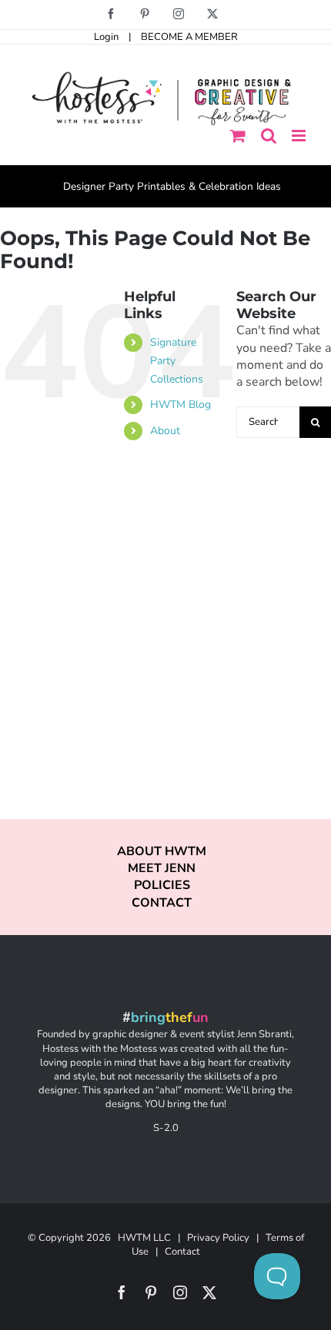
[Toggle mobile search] (268, 136)
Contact (182, 1252)
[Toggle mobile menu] (300, 136)
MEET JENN (162, 868)
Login (106, 37)
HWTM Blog (180, 404)
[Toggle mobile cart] (238, 136)
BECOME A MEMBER (189, 37)
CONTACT (162, 902)
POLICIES (162, 885)
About (165, 430)
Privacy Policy (218, 1238)
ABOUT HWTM (161, 851)
